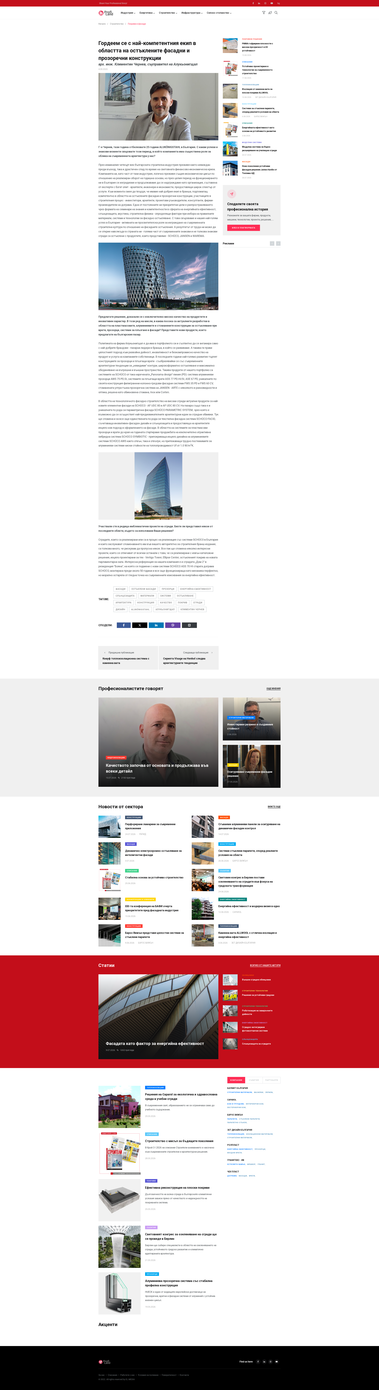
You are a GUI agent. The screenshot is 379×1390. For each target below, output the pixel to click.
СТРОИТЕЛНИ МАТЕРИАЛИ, (240, 1092)
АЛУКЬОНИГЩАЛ (165, 609)
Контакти (184, 1375)
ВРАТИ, (252, 1176)
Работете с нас (127, 1375)
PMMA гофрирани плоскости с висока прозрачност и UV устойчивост (257, 47)
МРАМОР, (251, 1164)
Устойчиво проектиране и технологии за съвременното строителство (257, 70)
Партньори (271, 1080)
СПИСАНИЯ (247, 62)
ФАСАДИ (121, 589)
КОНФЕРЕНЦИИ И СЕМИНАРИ (140, 899)
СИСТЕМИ (165, 596)
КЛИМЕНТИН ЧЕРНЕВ (192, 609)
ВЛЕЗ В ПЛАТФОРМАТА (243, 228)
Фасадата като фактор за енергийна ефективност (155, 1043)
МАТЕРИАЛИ (147, 596)
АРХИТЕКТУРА (123, 602)
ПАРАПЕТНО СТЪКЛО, (237, 1123)
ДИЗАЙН (120, 609)
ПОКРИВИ (151, 1181)
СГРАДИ (197, 602)
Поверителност (169, 1375)
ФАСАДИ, (243, 1176)
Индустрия (127, 12)
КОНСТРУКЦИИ (249, 104)
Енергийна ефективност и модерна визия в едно (249, 906)
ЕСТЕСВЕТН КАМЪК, (236, 1164)
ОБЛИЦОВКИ (248, 975)
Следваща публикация (195, 652)
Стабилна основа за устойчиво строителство (154, 877)
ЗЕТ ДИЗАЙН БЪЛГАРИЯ (239, 1130)
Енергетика (146, 12)
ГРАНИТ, (261, 1164)
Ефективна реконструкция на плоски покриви (177, 1188)
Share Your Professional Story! (113, 3)
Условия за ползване (148, 1375)
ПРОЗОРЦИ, (260, 1149)
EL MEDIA (130, 1379)
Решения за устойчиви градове (258, 995)
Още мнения (273, 688)
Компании (236, 1080)
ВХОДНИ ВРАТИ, (234, 1153)
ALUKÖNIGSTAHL (140, 609)
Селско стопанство (218, 12)
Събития (254, 1080)
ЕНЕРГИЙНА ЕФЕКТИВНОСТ (195, 589)
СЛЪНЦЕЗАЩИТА (125, 596)
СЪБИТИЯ (224, 871)
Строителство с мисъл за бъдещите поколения (179, 1141)
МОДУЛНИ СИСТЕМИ (252, 142)
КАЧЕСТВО (166, 602)
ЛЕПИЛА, (269, 1092)
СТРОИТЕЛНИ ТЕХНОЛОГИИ (255, 991)
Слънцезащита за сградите (256, 1044)
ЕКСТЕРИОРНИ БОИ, (236, 1107)
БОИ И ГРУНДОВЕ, (235, 1104)
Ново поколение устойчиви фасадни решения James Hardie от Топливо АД (259, 169)
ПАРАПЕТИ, (232, 1119)
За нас (101, 1375)
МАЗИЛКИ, (259, 1092)
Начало (102, 24)
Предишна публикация (121, 652)
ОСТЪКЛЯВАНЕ (185, 596)
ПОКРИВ (182, 602)
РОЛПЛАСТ (233, 1145)
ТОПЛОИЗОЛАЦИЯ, (236, 1134)
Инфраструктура (191, 12)
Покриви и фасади (137, 24)
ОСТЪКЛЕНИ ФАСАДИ (143, 589)
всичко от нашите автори (265, 965)
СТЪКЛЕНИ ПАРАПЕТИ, (249, 1119)
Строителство (167, 12)
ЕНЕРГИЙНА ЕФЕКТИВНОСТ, (240, 1149)
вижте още (274, 806)
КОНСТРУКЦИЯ (145, 602)
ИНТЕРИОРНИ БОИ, (255, 1104)
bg (278, 3)
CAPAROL (231, 1100)
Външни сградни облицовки (256, 979)
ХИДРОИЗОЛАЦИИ (116, 758)
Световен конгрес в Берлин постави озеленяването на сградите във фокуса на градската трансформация (245, 881)
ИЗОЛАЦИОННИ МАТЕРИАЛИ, (259, 1134)
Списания (112, 1375)
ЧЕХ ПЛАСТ (233, 1171)
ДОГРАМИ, (232, 1176)
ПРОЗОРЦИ (168, 589)
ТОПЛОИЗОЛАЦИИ (250, 85)
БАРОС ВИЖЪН (235, 1115)
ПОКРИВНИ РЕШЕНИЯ (252, 39)
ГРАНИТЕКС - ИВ (235, 1160)
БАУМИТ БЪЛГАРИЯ (237, 1088)
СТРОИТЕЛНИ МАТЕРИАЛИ (241, 718)
